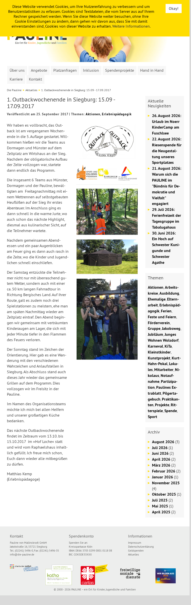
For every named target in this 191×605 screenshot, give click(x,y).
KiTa (168, 346)
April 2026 (161, 459)
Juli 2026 (160, 447)
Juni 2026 (160, 453)
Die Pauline (14, 90)
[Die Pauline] (37, 37)
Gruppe (154, 328)
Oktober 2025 (164, 494)
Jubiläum (155, 334)
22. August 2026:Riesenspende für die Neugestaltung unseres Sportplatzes (167, 150)
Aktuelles (31, 90)
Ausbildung (169, 293)
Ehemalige (157, 299)
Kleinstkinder (159, 352)
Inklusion (91, 70)
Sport (152, 416)
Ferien (166, 311)
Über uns (17, 70)
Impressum (134, 542)
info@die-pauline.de (22, 554)
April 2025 (161, 512)
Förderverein (159, 322)
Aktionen (93, 114)
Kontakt (35, 79)
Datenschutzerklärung (141, 546)
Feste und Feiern (162, 316)
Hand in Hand (152, 70)
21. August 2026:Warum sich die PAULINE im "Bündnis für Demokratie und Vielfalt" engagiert (166, 186)
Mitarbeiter (163, 369)
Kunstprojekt (159, 358)
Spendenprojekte (119, 70)
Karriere (16, 79)
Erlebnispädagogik (117, 114)
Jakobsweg (171, 328)
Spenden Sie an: (78, 542)
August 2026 (163, 441)
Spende (170, 410)
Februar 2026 (163, 471)
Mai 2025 (160, 506)
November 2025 (166, 483)
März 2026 (161, 465)
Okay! (173, 8)
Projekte (162, 404)
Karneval (155, 346)
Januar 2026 (162, 477)
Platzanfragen (65, 70)
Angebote (39, 70)
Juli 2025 (160, 500)
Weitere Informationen (131, 26)
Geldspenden (136, 550)
